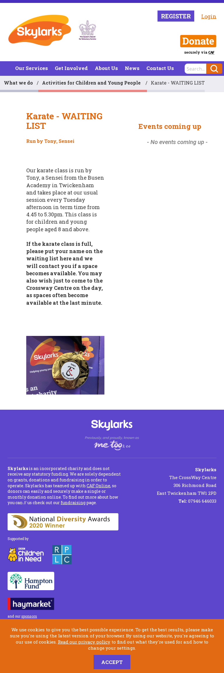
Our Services (31, 68)
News (132, 68)
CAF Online (98, 485)
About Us (106, 68)
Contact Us (160, 68)
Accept (112, 662)
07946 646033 (197, 501)
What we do (18, 83)
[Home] (40, 30)
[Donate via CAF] (198, 41)
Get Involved (71, 68)
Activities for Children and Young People (92, 83)
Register (176, 16)
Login (208, 16)
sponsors (29, 616)
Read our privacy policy (84, 642)
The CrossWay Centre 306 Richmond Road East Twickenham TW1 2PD (186, 481)
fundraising (73, 502)
